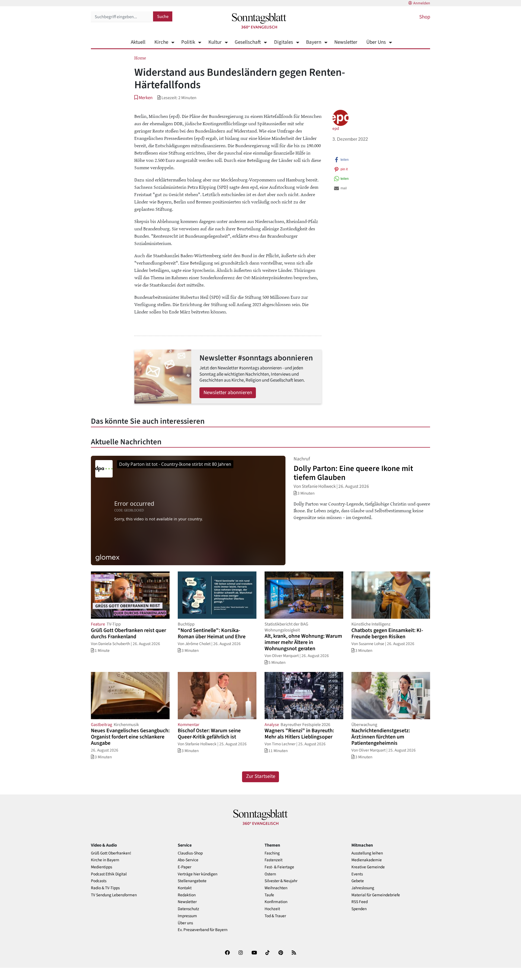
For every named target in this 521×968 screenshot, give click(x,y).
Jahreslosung (362, 888)
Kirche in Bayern (105, 860)
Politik (188, 42)
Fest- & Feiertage (279, 867)
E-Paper (184, 867)
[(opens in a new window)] (227, 953)
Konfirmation (276, 902)
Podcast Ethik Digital (109, 874)
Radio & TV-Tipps (105, 888)
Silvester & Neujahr (281, 881)
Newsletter (345, 42)
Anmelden (421, 3)
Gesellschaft (248, 42)
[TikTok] (267, 953)
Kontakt (185, 888)
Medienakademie (366, 860)
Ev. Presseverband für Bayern (202, 930)
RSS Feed (359, 902)
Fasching (272, 853)
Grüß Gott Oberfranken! (111, 853)
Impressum (187, 916)
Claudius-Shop (190, 853)
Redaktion (187, 895)
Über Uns (376, 42)
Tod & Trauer (275, 916)
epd (335, 128)
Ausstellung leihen (367, 853)
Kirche (161, 42)
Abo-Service (188, 860)
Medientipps (101, 867)
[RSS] (294, 953)
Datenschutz (188, 909)
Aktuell (138, 42)
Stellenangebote (192, 881)
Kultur (214, 42)
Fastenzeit (273, 860)
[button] (143, 97)
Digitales (283, 42)
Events (357, 874)
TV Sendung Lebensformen (114, 895)
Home (140, 57)
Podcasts (98, 881)
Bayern (313, 42)
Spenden (359, 909)
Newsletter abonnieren (228, 392)
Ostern (270, 874)
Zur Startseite (260, 776)
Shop (424, 17)
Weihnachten (276, 888)
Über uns (185, 923)
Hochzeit (272, 909)
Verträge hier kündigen (197, 874)
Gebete (357, 881)
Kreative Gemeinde (368, 867)
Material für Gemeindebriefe (375, 895)
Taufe (269, 895)
